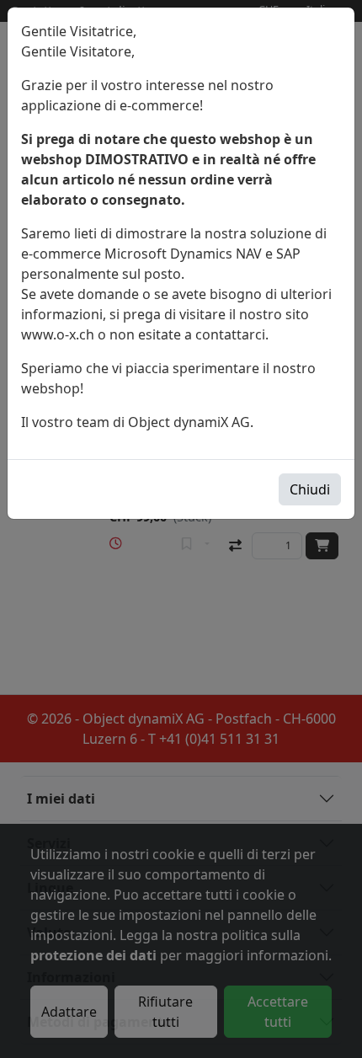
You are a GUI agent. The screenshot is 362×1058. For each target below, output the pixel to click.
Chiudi (310, 489)
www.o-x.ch (57, 334)
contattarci (230, 334)
